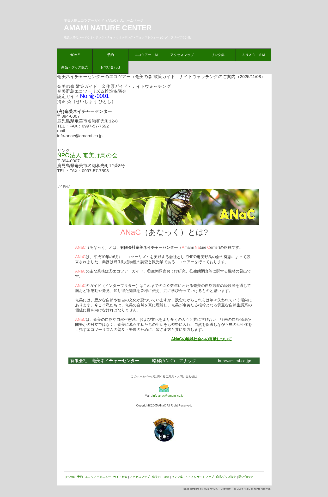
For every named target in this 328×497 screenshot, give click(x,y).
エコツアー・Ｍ (146, 55)
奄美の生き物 (160, 477)
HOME (75, 55)
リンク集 (218, 55)
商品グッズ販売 (226, 477)
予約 (110, 55)
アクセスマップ (182, 55)
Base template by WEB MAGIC (200, 488)
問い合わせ (245, 477)
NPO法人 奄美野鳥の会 (87, 155)
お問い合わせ (110, 67)
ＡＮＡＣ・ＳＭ (253, 55)
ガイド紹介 (120, 477)
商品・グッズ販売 (74, 67)
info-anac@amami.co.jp (167, 395)
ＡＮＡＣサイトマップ (199, 477)
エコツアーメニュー (98, 477)
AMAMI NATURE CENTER (108, 28)
